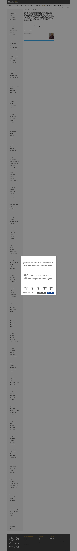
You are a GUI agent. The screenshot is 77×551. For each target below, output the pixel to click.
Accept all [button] (50, 292)
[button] (28, 292)
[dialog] (38, 275)
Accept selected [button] (41, 292)
